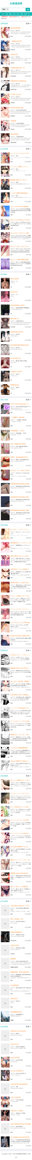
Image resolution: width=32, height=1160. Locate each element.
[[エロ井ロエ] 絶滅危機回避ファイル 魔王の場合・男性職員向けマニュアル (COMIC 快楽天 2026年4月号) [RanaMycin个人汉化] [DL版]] (5, 752)
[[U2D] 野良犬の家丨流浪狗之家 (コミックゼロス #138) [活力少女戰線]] (5, 699)
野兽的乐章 (14, 54)
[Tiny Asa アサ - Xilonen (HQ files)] (5, 475)
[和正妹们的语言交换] (5, 112)
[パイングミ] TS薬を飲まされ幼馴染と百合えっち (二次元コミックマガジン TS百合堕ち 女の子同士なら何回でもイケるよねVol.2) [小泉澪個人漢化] (20, 708)
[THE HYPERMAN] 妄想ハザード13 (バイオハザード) (20, 404)
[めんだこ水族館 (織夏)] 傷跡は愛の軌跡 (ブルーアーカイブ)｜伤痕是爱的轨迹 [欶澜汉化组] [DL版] (20, 259)
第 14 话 (18, 70)
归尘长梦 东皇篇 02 (20, 921)
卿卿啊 (12, 1020)
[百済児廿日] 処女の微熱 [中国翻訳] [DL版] (20, 635)
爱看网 (24, 1154)
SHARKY (12, 102)
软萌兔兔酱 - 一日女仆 (17, 430)
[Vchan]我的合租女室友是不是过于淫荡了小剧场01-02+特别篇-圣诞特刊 (20, 1137)
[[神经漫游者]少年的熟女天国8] (5, 514)
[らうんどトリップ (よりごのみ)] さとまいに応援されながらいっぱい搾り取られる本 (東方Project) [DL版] (20, 793)
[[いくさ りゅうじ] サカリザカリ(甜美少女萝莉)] (5, 158)
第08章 (17, 387)
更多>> (28, 23)
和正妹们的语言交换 (16, 107)
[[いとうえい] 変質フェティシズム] (5, 171)
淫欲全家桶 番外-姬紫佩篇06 (22, 307)
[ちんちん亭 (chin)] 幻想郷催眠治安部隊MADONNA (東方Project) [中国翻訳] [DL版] (20, 206)
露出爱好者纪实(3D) (16, 332)
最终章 (17, 1033)
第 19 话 (18, 83)
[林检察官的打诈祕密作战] (5, 85)
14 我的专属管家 (20, 123)
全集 (17, 1086)
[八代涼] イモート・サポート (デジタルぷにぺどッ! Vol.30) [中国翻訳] (20, 655)
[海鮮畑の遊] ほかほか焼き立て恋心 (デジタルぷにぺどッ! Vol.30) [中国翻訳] (20, 668)
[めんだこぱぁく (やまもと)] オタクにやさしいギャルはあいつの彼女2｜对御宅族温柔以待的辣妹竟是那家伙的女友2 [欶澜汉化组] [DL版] (20, 246)
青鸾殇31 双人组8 (20, 934)
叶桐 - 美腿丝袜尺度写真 (18, 444)
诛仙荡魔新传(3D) (16, 1012)
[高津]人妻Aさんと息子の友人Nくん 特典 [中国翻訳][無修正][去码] (20, 582)
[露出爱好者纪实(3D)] (5, 336)
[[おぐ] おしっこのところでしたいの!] (5, 534)
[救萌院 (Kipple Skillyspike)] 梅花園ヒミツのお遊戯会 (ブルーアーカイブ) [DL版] (20, 873)
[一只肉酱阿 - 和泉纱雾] (5, 422)
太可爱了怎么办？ (16, 94)
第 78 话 (18, 97)
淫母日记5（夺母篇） (17, 1110)
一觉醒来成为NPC (16, 41)
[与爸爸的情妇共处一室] (5, 72)
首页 (3, 14)
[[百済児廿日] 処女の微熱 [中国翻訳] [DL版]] (5, 640)
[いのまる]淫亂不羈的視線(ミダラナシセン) (20, 193)
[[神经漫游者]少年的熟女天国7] (5, 501)
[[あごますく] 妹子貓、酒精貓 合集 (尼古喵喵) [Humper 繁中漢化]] (5, 686)
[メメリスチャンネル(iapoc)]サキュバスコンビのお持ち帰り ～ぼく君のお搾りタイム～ (20, 833)
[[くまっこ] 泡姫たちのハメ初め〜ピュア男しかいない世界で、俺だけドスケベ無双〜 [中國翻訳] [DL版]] (5, 600)
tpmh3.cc (17, 16)
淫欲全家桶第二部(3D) (17, 305)
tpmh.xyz (3, 18)
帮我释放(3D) (14, 385)
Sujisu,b (12, 62)
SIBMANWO (13, 142)
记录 (7, 14)
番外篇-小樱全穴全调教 (21, 360)
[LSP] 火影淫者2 (15, 1097)
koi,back (12, 129)
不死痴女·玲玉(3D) (16, 371)
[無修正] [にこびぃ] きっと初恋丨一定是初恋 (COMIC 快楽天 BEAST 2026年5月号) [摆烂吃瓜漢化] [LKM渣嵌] (20, 734)
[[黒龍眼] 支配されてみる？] (5, 184)
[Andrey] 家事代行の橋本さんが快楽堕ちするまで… (20, 761)
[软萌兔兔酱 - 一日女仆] (5, 435)
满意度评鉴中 (14, 134)
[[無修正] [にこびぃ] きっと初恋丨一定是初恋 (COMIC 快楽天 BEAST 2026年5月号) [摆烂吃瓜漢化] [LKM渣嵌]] (5, 739)
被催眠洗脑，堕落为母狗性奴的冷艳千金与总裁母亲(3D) (20, 972)
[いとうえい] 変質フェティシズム (20, 166)
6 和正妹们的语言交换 (21, 110)
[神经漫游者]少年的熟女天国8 (19, 510)
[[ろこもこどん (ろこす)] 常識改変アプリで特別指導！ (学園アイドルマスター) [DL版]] (5, 824)
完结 (14, 14)
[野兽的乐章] (5, 59)
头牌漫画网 (16, 3)
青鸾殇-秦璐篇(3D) (16, 932)
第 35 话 (18, 57)
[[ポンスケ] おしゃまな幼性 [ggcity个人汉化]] (5, 627)
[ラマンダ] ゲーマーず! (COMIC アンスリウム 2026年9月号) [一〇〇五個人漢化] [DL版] (20, 721)
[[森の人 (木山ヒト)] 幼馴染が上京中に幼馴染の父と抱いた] (5, 891)
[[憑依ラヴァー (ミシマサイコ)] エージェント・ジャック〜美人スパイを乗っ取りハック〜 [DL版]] (5, 864)
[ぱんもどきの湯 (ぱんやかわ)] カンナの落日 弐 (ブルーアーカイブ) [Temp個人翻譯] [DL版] (20, 219)
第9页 (17, 182)
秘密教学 (13, 958)
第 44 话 (18, 30)
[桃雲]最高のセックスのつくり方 (20, 543)
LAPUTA (12, 953)
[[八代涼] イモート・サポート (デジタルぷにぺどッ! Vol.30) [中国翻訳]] (5, 659)
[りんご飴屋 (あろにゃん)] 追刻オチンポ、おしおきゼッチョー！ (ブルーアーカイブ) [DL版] (20, 807)
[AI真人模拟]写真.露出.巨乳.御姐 (20, 1124)
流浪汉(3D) (14, 292)
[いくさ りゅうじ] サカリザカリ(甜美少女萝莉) (20, 153)
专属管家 (13, 121)
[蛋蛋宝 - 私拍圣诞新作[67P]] (5, 461)
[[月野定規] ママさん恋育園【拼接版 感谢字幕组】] (5, 573)
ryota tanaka (13, 940)
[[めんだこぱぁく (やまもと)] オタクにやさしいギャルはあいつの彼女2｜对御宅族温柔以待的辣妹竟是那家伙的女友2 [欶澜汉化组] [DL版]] (5, 250)
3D (29, 14)
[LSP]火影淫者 (15, 1057)
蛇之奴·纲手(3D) (15, 358)
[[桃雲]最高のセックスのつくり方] (5, 547)
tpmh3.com (27, 16)
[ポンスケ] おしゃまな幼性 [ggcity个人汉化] (20, 622)
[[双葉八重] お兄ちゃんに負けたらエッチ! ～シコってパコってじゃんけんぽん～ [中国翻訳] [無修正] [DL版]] (5, 560)
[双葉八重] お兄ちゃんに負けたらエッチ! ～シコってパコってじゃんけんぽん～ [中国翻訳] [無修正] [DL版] (20, 556)
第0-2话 (18, 374)
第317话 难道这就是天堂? (22, 961)
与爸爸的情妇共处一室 (17, 68)
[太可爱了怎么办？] (5, 99)
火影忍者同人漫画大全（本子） (20, 905)
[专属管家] (5, 125)
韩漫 (21, 14)
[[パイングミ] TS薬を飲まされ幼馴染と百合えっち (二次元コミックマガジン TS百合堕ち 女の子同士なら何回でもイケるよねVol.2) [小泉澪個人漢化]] (5, 712)
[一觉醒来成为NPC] (5, 45)
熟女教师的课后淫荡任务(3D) (19, 345)
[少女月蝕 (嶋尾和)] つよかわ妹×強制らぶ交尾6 (20, 846)
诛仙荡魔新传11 (19, 1014)
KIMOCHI (12, 116)
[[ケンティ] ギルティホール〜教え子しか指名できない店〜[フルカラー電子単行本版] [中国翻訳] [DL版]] (5, 613)
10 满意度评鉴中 (20, 136)
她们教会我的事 (15, 28)
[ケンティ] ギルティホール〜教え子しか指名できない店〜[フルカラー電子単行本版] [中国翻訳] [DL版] (20, 609)
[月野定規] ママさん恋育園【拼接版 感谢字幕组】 (20, 569)
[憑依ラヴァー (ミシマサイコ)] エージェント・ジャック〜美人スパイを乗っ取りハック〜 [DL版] (20, 860)
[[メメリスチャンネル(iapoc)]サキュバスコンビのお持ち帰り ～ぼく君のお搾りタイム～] (5, 838)
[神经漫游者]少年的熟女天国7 (19, 497)
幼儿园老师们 (14, 985)
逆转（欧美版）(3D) (16, 919)
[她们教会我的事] (5, 32)
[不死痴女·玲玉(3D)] (5, 376)
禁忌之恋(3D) (14, 278)
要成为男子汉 (14, 318)
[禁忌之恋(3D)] (5, 283)
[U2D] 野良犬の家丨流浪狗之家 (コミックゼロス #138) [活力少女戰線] (20, 695)
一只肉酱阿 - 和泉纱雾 (17, 417)
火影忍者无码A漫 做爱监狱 (18, 1084)
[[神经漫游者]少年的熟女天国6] (5, 488)
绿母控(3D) (14, 998)
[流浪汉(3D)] (5, 296)
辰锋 (11, 1052)
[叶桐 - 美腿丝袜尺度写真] (5, 448)
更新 (10, 14)
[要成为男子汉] (5, 323)
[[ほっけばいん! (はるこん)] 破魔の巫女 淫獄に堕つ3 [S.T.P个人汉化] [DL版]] (5, 237)
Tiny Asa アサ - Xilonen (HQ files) (20, 470)
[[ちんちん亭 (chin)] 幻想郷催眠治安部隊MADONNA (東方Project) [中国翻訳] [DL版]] (5, 211)
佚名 (11, 36)
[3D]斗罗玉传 (14, 1044)
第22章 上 (18, 1001)
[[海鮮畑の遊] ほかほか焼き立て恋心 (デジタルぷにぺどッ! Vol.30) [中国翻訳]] (5, 672)
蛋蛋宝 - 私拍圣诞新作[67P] (19, 457)
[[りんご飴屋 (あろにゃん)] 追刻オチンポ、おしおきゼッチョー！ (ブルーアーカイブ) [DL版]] (5, 811)
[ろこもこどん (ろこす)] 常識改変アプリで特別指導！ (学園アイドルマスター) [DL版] (20, 820)
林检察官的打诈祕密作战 (18, 81)
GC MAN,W (13, 76)
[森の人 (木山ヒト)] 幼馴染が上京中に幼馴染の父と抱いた (20, 886)
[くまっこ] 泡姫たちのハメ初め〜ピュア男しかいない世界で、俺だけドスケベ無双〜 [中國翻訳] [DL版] (20, 596)
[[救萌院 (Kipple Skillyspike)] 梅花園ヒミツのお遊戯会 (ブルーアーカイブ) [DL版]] (5, 877)
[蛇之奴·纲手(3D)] (5, 363)
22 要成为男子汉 (20, 321)
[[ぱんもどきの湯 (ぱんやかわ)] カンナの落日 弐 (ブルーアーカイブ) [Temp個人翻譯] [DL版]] (5, 224)
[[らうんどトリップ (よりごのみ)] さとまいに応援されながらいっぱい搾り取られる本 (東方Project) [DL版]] (5, 798)
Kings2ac (12, 49)
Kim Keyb (12, 327)
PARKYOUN (13, 89)
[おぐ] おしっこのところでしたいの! (20, 529)
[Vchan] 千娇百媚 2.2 (17, 1071)
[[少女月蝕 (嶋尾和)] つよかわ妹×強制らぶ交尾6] (5, 851)
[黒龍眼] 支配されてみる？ (18, 180)
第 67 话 (18, 43)
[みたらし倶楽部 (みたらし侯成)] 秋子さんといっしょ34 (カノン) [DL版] (20, 780)
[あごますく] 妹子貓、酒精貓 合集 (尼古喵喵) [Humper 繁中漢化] (20, 681)
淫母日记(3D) (14, 945)
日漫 (25, 14)
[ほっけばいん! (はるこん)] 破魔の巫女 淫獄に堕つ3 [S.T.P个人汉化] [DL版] (20, 233)
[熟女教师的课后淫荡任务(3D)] (5, 349)
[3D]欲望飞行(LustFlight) (18, 1031)
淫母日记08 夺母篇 (20, 948)
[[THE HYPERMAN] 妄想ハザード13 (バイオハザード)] (5, 408)
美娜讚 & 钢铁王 (14, 967)
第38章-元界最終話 (20, 1046)
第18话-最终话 (19, 1126)
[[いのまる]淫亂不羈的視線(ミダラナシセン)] (5, 197)
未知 (11, 914)
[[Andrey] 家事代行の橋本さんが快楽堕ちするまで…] (5, 765)
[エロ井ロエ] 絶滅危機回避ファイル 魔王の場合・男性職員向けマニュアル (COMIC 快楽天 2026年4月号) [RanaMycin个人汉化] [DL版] (20, 748)
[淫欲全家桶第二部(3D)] (5, 309)
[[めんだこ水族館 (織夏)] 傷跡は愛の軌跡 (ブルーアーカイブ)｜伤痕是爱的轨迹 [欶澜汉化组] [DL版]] (5, 264)
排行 (18, 14)
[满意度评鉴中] (5, 138)
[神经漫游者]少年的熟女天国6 (19, 484)
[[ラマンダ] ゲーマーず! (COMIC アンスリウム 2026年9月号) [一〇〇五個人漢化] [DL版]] (5, 725)
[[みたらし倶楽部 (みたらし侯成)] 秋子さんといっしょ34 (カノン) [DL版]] (5, 784)
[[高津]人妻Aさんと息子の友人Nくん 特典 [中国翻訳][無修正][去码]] (5, 587)
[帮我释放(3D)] (5, 389)
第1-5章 (18, 334)
